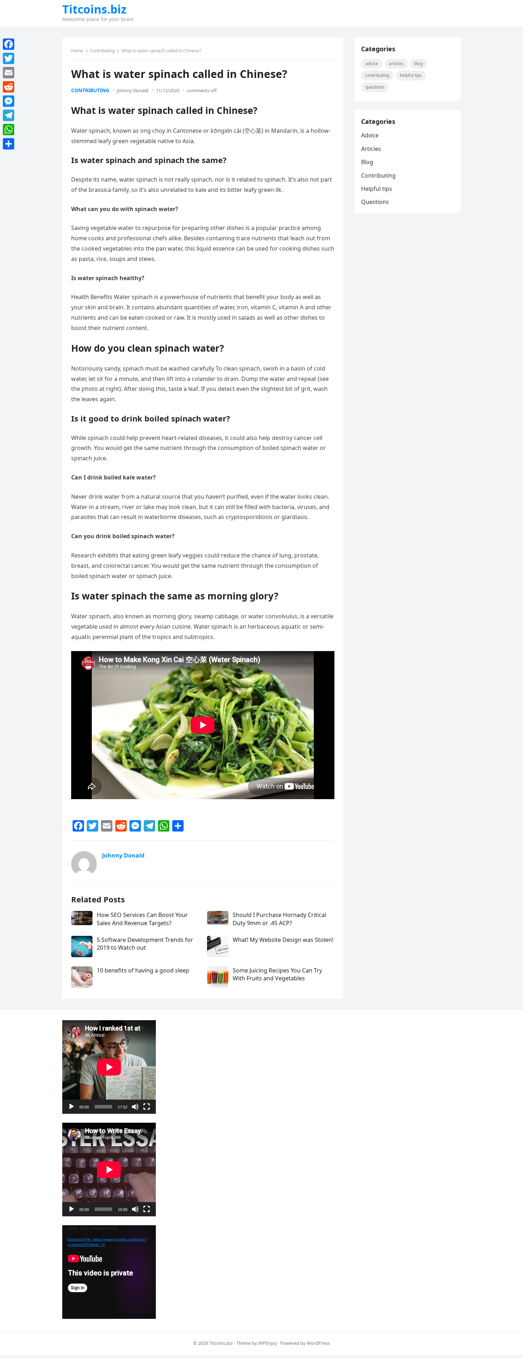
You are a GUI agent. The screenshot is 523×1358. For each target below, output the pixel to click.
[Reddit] (8, 87)
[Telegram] (8, 115)
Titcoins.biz (94, 9)
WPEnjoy (267, 1343)
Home (77, 51)
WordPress (318, 1343)
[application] (109, 1067)
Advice (371, 64)
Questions (375, 87)
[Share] (8, 144)
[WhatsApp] (8, 129)
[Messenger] (8, 101)
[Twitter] (8, 58)
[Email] (8, 72)
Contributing (102, 51)
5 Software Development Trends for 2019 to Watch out (145, 943)
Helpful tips (411, 75)
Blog (418, 64)
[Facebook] (8, 44)
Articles (396, 64)
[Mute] (135, 1106)
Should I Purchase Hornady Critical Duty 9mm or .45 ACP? (279, 919)
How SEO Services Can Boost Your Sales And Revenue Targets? (142, 919)
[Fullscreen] (146, 1106)
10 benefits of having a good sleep (143, 970)
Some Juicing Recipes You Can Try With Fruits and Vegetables (277, 974)
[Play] (71, 1106)
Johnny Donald (132, 90)
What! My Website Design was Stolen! (283, 940)
